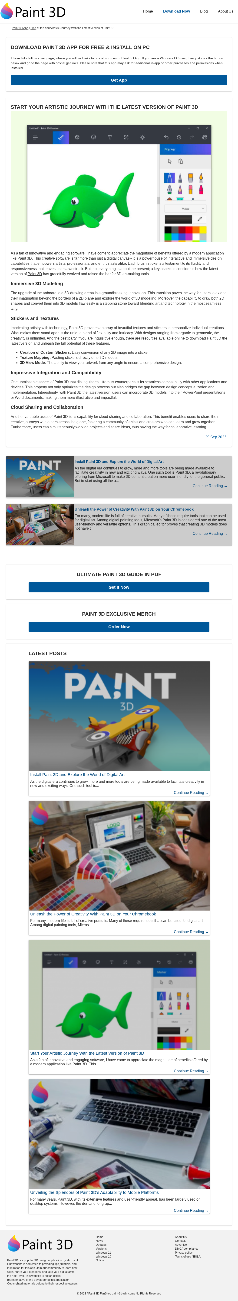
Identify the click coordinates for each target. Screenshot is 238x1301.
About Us (225, 11)
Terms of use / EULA (188, 1256)
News (99, 1240)
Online (100, 1260)
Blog (204, 11)
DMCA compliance (186, 1248)
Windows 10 (103, 1256)
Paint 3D (35, 274)
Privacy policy (183, 1252)
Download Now (176, 11)
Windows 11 (103, 1252)
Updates (101, 1244)
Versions (101, 1248)
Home (148, 11)
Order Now (119, 626)
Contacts (180, 1240)
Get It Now (119, 587)
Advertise (181, 1244)
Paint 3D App (20, 28)
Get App (119, 80)
